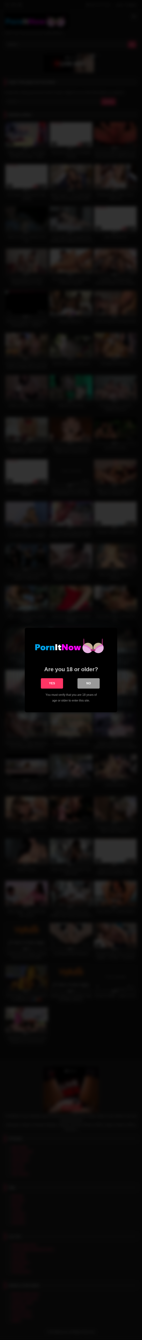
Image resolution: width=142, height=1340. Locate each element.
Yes (52, 683)
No (88, 683)
